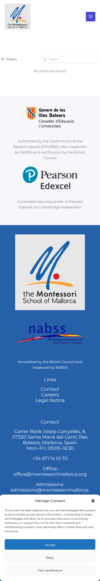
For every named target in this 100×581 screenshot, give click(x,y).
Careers (50, 394)
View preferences (50, 570)
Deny (50, 557)
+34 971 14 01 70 (50, 458)
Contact (50, 389)
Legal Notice (50, 400)
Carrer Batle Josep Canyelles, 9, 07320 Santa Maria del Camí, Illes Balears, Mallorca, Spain (50, 437)
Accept (50, 544)
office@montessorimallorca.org (50, 474)
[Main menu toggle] (90, 16)
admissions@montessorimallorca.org (50, 492)
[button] (93, 501)
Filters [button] (11, 59)
